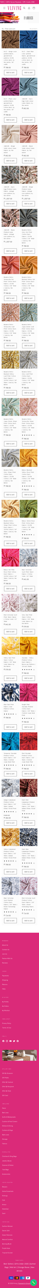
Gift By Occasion (7, 1073)
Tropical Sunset (7, 1253)
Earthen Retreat (7, 1226)
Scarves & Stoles (8, 1165)
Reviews (5, 963)
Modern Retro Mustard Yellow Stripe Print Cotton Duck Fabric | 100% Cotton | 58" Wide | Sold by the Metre (10, 527)
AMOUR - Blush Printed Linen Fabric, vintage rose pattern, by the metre (9, 234)
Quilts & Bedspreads (9, 1117)
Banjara (4, 1187)
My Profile (5, 1002)
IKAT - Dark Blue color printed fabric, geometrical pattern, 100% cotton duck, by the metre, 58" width (28, 58)
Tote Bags (5, 1170)
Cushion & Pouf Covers (9, 1121)
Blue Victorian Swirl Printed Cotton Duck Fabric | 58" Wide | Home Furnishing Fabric (10, 903)
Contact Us (5, 950)
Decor (4, 1108)
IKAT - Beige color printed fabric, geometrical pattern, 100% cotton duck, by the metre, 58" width (10, 58)
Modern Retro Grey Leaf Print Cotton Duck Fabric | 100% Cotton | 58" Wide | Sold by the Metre (28, 378)
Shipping (5, 980)
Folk (3, 1200)
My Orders (5, 1006)
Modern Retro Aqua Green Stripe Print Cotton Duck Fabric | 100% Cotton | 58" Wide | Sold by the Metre (10, 425)
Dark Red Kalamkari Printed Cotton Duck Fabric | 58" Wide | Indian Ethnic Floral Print (28, 805)
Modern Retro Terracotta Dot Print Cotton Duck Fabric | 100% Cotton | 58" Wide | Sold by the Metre (10, 283)
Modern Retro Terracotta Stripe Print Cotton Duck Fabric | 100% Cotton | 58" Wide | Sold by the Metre (28, 425)
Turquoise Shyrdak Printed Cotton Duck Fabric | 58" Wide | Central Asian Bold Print (10, 758)
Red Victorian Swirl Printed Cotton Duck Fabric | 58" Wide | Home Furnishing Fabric (28, 902)
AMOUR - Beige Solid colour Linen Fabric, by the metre (10, 149)
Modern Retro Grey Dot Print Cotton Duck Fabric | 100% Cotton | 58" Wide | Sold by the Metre (28, 236)
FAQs (4, 989)
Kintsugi (5, 1196)
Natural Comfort (7, 1239)
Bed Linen (5, 1113)
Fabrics (4, 1144)
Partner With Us (7, 958)
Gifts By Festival (7, 1082)
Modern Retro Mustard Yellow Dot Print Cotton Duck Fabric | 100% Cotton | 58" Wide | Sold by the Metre (28, 283)
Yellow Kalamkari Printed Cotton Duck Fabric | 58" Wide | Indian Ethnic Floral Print (10, 853)
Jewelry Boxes (7, 1161)
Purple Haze (6, 1248)
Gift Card (5, 1095)
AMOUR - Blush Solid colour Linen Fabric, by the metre (28, 149)
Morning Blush (6, 1244)
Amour (4, 1205)
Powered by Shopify (24, 1283)
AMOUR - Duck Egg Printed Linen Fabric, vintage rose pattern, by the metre (10, 191)
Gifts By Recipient (8, 1087)
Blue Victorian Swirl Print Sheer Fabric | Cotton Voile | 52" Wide (27, 573)
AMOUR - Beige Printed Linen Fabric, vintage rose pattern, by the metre (27, 191)
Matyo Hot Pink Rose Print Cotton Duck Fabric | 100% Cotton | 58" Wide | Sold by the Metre (10, 575)
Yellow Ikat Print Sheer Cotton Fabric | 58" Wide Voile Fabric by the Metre (10, 662)
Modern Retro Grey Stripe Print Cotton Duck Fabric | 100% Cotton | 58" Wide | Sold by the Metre (10, 476)
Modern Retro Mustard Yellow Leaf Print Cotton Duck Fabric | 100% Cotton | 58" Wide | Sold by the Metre (10, 378)
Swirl (3, 1213)
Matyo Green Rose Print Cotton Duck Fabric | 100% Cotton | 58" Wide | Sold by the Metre (28, 526)
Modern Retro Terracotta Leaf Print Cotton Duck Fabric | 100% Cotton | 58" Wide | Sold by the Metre (10, 331)
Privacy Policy (6, 1023)
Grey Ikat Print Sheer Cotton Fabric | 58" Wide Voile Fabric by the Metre (28, 619)
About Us (5, 945)
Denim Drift (6, 1231)
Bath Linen (5, 1135)
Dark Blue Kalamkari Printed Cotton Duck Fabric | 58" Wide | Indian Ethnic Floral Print (28, 854)
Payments (5, 976)
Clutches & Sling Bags (9, 1156)
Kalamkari (5, 1209)
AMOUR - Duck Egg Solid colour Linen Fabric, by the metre (27, 102)
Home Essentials (7, 1191)
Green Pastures (7, 1235)
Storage (4, 1139)
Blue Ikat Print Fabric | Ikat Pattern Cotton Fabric (9, 708)
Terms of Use (6, 1028)
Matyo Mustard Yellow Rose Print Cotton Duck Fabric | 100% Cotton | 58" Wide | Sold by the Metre (28, 476)
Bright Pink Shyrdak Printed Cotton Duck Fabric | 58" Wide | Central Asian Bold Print (28, 710)
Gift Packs (5, 1078)
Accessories (6, 1174)
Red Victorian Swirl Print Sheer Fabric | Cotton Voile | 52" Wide (10, 618)
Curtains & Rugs (7, 1130)
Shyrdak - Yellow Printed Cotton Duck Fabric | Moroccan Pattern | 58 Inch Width (28, 662)
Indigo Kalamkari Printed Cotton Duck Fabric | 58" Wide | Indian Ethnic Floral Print (10, 804)
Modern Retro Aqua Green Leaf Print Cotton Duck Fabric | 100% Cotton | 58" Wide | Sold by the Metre (28, 331)
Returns (4, 984)
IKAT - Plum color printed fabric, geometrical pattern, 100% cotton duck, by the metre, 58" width (10, 105)
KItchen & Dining (7, 1126)
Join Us (4, 954)
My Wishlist (6, 1010)
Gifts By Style (6, 1091)
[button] (4, 8)
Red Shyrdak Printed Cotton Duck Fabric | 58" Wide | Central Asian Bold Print (28, 758)
